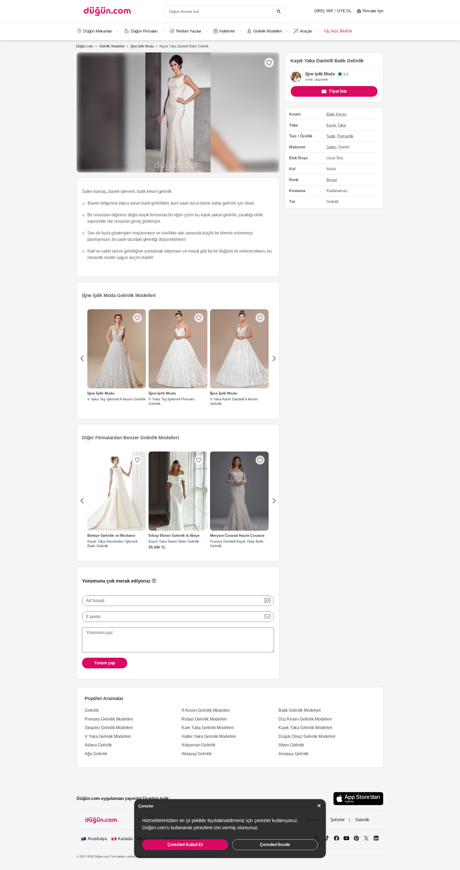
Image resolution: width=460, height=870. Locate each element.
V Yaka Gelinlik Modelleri (108, 736)
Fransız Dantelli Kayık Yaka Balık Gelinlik (237, 543)
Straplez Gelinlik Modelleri (109, 727)
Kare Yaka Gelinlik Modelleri (208, 727)
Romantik (345, 136)
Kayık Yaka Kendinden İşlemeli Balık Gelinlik (112, 543)
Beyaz (331, 179)
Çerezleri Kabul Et (185, 844)
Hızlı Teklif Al (341, 31)
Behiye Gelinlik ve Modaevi (111, 535)
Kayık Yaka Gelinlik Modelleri (305, 727)
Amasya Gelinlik (293, 753)
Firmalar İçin (373, 11)
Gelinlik (91, 710)
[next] (274, 359)
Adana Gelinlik (98, 745)
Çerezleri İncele (275, 844)
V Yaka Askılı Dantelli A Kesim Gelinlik (234, 401)
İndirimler (227, 31)
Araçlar (306, 31)
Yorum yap (104, 663)
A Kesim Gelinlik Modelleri (206, 710)
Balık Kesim (336, 114)
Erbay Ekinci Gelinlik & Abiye (174, 535)
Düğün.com (84, 46)
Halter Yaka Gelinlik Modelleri (209, 736)
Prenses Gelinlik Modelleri (109, 719)
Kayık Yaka (336, 125)
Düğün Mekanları (97, 31)
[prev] (81, 359)
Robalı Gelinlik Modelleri (204, 719)
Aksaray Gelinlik (197, 753)
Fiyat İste (338, 91)
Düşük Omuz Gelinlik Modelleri (306, 736)
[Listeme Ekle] (137, 317)
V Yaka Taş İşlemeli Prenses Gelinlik (172, 401)
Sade (330, 136)
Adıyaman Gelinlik (198, 745)
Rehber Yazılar (188, 31)
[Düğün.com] (107, 11)
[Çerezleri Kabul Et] (319, 805)
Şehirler (337, 820)
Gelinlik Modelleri (267, 31)
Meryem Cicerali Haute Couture (237, 535)
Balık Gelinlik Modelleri (299, 710)
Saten (331, 147)
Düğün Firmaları (144, 31)
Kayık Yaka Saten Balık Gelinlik (174, 541)
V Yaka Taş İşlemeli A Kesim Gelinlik (116, 399)
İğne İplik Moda (141, 46)
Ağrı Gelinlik (96, 753)
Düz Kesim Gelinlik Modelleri (305, 719)
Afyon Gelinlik (291, 745)
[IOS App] (358, 798)
